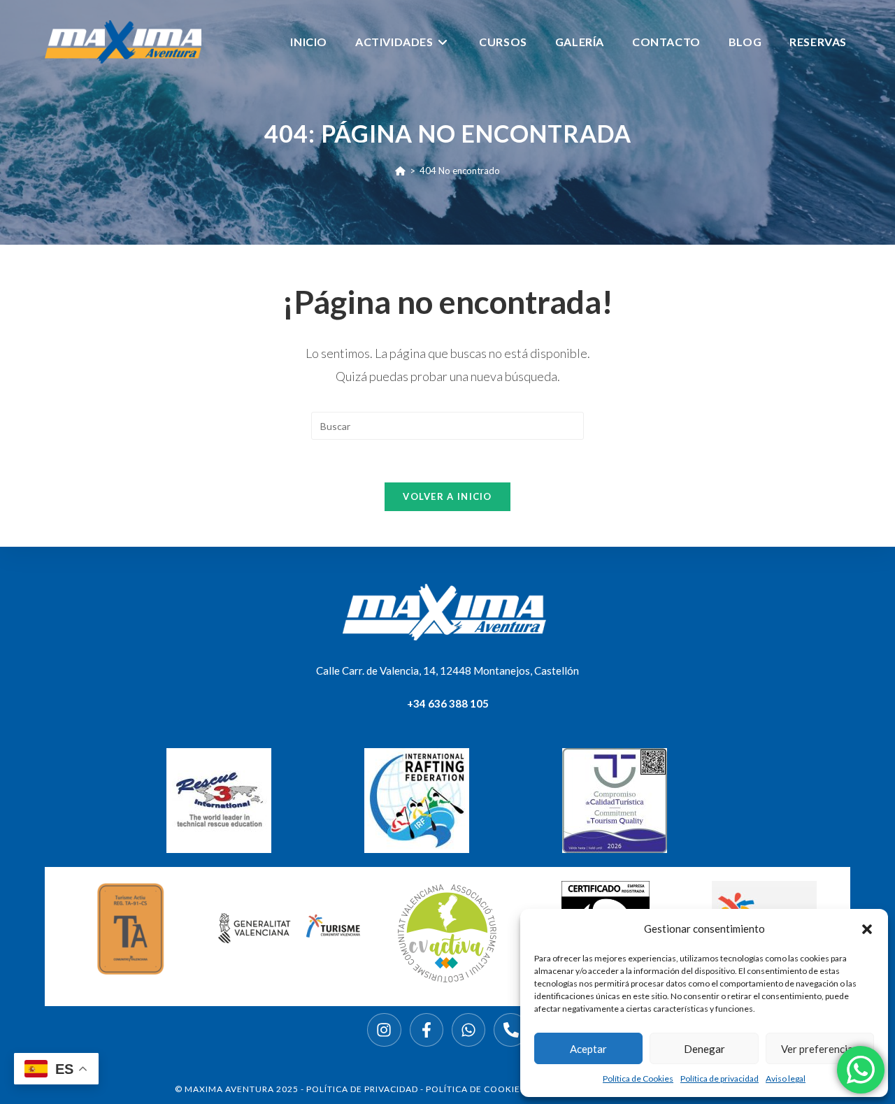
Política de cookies (475, 1089)
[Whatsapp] (468, 1030)
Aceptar (588, 1048)
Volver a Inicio (447, 496)
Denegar (704, 1048)
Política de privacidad (719, 1078)
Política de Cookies (638, 1078)
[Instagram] (384, 1030)
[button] (867, 929)
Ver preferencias (819, 1048)
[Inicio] (400, 170)
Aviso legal (786, 1078)
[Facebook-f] (426, 1030)
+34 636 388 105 (448, 703)
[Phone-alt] (510, 1030)
